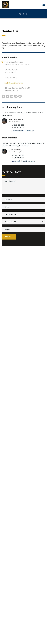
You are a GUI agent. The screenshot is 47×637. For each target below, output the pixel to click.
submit (8, 237)
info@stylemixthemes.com (14, 83)
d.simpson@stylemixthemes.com (23, 161)
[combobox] (23, 214)
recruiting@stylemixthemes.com (23, 130)
